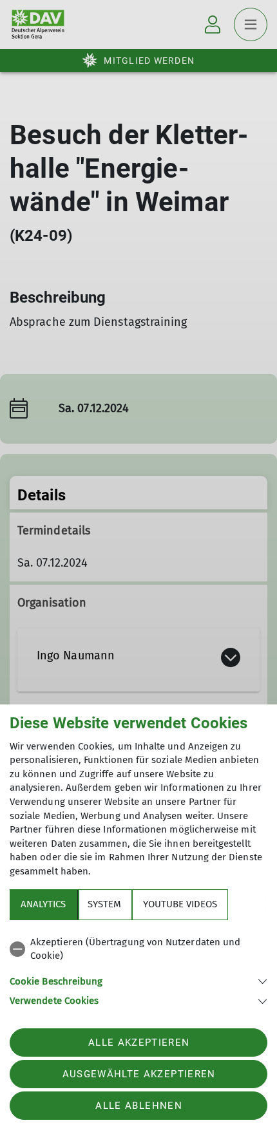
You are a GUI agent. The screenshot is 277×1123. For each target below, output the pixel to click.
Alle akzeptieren (138, 1042)
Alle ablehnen (138, 1105)
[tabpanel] (138, 969)
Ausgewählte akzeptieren (139, 1074)
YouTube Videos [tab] (180, 904)
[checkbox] (138, 949)
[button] (138, 980)
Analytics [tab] (43, 904)
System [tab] (104, 904)
